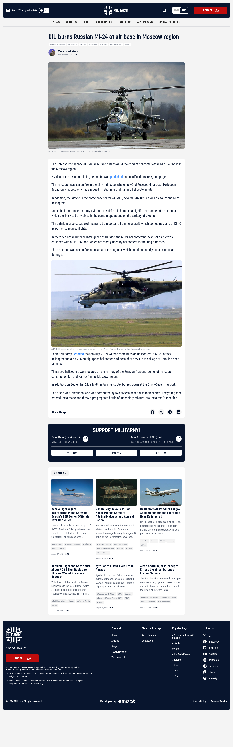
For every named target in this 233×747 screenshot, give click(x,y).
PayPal (116, 452)
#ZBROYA (100, 602)
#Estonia (68, 544)
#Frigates (100, 544)
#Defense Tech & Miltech (106, 594)
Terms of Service (219, 701)
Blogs (86, 22)
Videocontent (105, 22)
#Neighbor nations (120, 544)
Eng (184, 10)
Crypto (161, 452)
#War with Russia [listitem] (181, 654)
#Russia (83, 44)
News (56, 22)
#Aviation (144, 541)
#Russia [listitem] (176, 665)
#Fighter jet (87, 544)
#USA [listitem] (175, 676)
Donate (208, 10)
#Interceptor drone (169, 597)
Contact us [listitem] (147, 640)
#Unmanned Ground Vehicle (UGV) (109, 598)
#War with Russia (115, 44)
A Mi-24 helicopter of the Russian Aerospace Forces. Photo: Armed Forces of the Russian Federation (100, 349)
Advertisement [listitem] (149, 635)
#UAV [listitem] (175, 670)
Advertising (145, 22)
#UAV (54, 549)
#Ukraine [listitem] (176, 643)
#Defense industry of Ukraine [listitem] (182, 636)
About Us (125, 22)
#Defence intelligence (57, 44)
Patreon (72, 452)
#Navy (108, 544)
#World (127, 44)
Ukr (176, 10)
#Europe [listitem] (176, 659)
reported (78, 354)
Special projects (169, 22)
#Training (170, 541)
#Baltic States (57, 544)
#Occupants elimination (105, 549)
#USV (127, 598)
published (116, 177)
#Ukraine (103, 44)
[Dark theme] (46, 10)
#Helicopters (72, 44)
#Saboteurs (93, 44)
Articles (71, 22)
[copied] (85, 439)
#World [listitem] (175, 648)
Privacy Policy (199, 701)
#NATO (162, 541)
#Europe (77, 544)
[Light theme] (41, 10)
